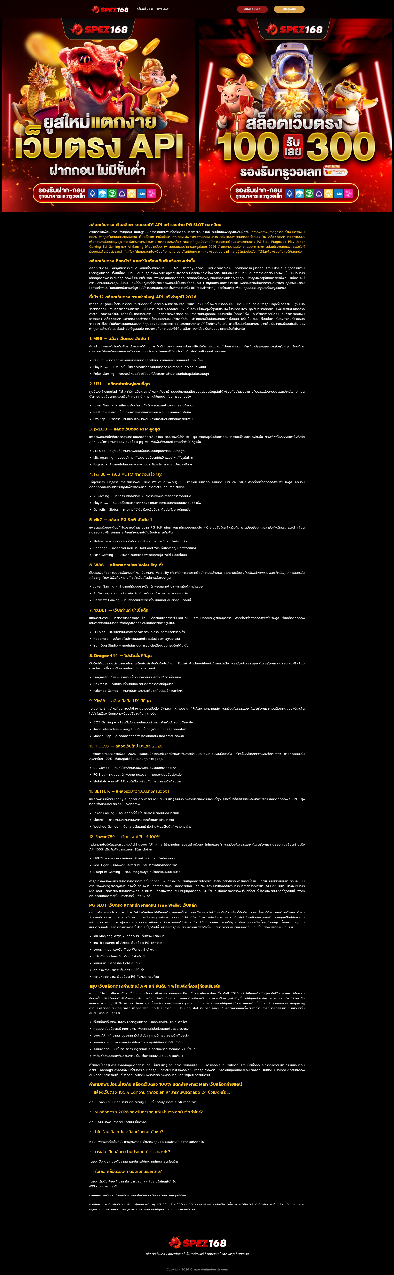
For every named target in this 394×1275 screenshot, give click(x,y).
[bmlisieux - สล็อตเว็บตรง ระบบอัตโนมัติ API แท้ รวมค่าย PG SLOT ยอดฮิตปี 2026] (109, 9)
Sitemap (162, 9)
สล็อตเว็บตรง (144, 9)
